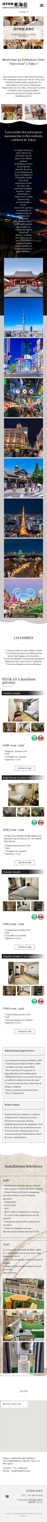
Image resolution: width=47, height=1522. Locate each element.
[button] (42, 5)
